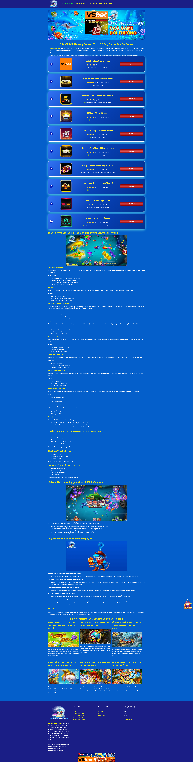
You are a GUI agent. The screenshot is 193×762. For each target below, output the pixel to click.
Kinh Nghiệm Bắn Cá (103, 712)
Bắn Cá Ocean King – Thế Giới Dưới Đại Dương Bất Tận (127, 664)
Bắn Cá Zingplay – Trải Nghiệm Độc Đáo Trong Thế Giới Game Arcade (61, 625)
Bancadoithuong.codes (54, 723)
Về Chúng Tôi (76, 712)
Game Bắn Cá (101, 715)
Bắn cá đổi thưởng (55, 48)
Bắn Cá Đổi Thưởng (68, 3)
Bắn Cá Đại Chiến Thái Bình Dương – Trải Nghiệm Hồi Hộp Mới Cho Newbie (126, 625)
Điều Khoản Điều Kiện (78, 718)
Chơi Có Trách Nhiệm (78, 715)
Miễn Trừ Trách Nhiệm (79, 719)
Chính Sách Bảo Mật (78, 714)
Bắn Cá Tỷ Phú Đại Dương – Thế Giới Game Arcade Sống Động (62, 664)
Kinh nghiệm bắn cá (82, 3)
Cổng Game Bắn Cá (103, 714)
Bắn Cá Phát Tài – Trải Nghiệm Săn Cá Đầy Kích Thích (95, 664)
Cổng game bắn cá (96, 3)
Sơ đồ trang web (128, 719)
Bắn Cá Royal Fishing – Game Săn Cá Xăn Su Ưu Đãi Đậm (94, 623)
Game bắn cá (108, 3)
